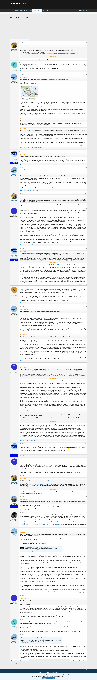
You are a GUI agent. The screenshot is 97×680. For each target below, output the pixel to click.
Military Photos (27, 10)
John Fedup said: (23, 118)
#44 (86, 151)
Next (27, 39)
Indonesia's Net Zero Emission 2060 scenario (47, 461)
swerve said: (22, 128)
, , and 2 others (28, 440)
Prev (11, 39)
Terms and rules (70, 670)
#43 (86, 74)
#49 (86, 287)
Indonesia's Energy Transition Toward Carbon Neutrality (32, 637)
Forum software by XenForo (48, 672)
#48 (86, 248)
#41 (86, 42)
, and (29, 190)
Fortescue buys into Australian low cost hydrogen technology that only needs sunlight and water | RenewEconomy (51, 523)
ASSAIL (14, 503)
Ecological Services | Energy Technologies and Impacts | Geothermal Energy (37, 169)
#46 (86, 193)
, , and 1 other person (32, 147)
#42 (86, 62)
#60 (86, 634)
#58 (86, 595)
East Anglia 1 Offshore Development (59, 264)
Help (81, 670)
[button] (31, 10)
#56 (86, 512)
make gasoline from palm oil (39, 465)
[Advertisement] (48, 29)
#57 (86, 528)
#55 (86, 496)
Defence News (18, 10)
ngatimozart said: (23, 45)
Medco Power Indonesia (25, 314)
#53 (86, 459)
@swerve (22, 646)
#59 (86, 619)
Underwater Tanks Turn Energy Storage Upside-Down (35, 519)
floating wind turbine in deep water (68, 266)
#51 (86, 364)
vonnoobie (14, 294)
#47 (86, 208)
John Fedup (14, 49)
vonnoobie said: (23, 309)
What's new (45, 10)
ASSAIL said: (22, 532)
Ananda (14, 81)
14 (23, 39)
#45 (86, 167)
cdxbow (14, 519)
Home (12, 10)
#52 (86, 443)
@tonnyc (25, 446)
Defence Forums (37, 10)
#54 (86, 475)
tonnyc (14, 215)
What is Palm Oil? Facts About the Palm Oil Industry (36, 547)
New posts (12, 12)
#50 (86, 306)
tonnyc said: (22, 251)
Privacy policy (76, 670)
